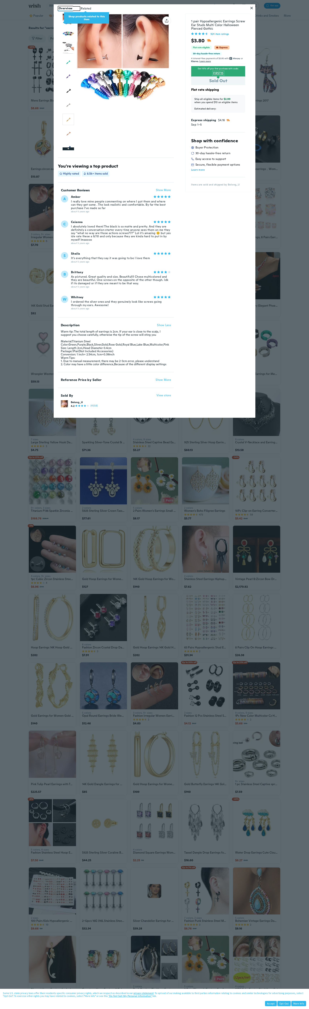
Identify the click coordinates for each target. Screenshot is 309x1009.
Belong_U (77, 402)
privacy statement (143, 993)
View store (163, 395)
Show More (163, 190)
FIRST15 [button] (218, 73)
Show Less (164, 325)
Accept (271, 1003)
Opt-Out (284, 1003)
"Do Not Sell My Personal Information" (130, 996)
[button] (251, 8)
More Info (298, 1003)
